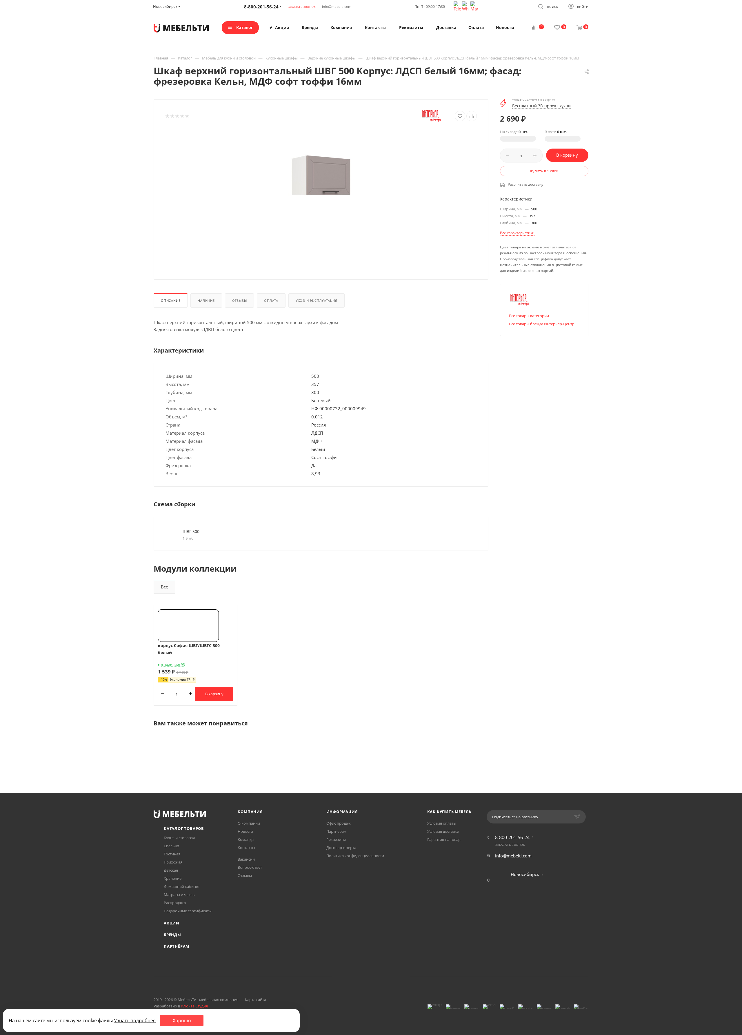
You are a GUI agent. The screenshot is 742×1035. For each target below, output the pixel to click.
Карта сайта (255, 999)
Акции (171, 923)
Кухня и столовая (179, 837)
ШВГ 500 (191, 531)
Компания (250, 811)
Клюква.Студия (194, 1006)
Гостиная (172, 854)
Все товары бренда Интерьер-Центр (541, 323)
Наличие (206, 300)
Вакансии (246, 859)
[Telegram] (458, 6)
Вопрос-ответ (250, 867)
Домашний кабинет (182, 886)
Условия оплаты (441, 823)
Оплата (271, 300)
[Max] (474, 6)
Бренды (172, 934)
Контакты (246, 847)
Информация (342, 811)
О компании (249, 823)
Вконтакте (349, 977)
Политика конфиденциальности (355, 855)
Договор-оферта (341, 847)
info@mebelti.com (336, 6)
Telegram (363, 977)
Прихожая (173, 862)
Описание (170, 300)
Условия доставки (443, 831)
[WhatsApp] (466, 6)
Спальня (171, 845)
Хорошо (182, 1020)
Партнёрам (176, 946)
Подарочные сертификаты (188, 910)
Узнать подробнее (135, 1020)
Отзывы (239, 300)
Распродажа (175, 902)
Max (393, 977)
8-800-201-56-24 (512, 837)
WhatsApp (378, 977)
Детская (171, 870)
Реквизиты (336, 839)
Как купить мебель (449, 811)
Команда (246, 839)
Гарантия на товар (444, 839)
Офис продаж (338, 823)
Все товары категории (529, 315)
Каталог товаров (184, 828)
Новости (245, 831)
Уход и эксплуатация (316, 300)
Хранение (172, 878)
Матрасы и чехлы (179, 894)
